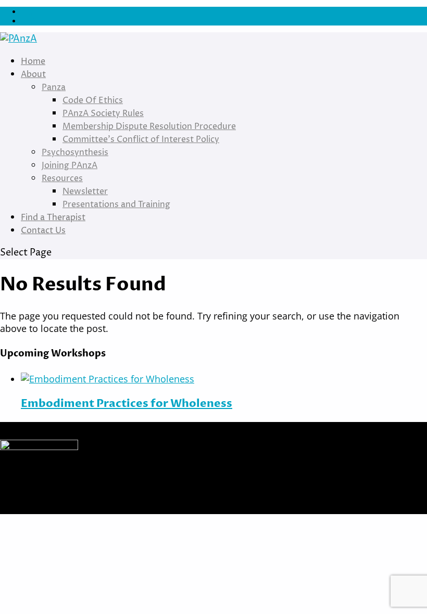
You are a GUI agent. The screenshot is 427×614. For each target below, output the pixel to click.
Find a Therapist (53, 217)
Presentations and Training (116, 204)
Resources (62, 178)
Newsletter (85, 191)
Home (33, 61)
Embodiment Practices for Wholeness (126, 403)
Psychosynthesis (75, 152)
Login (29, 11)
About (33, 74)
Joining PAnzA (69, 165)
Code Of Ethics (92, 100)
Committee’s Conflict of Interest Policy (140, 139)
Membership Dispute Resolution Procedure (149, 126)
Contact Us (43, 230)
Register (33, 20)
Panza (54, 87)
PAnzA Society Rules (103, 113)
